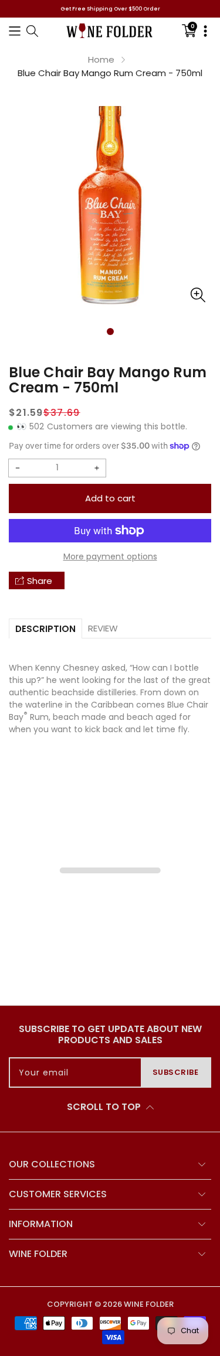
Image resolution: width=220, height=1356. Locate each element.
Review (103, 628)
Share (39, 581)
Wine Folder (149, 1304)
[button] (15, 31)
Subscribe (176, 1072)
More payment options (110, 556)
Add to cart (110, 498)
